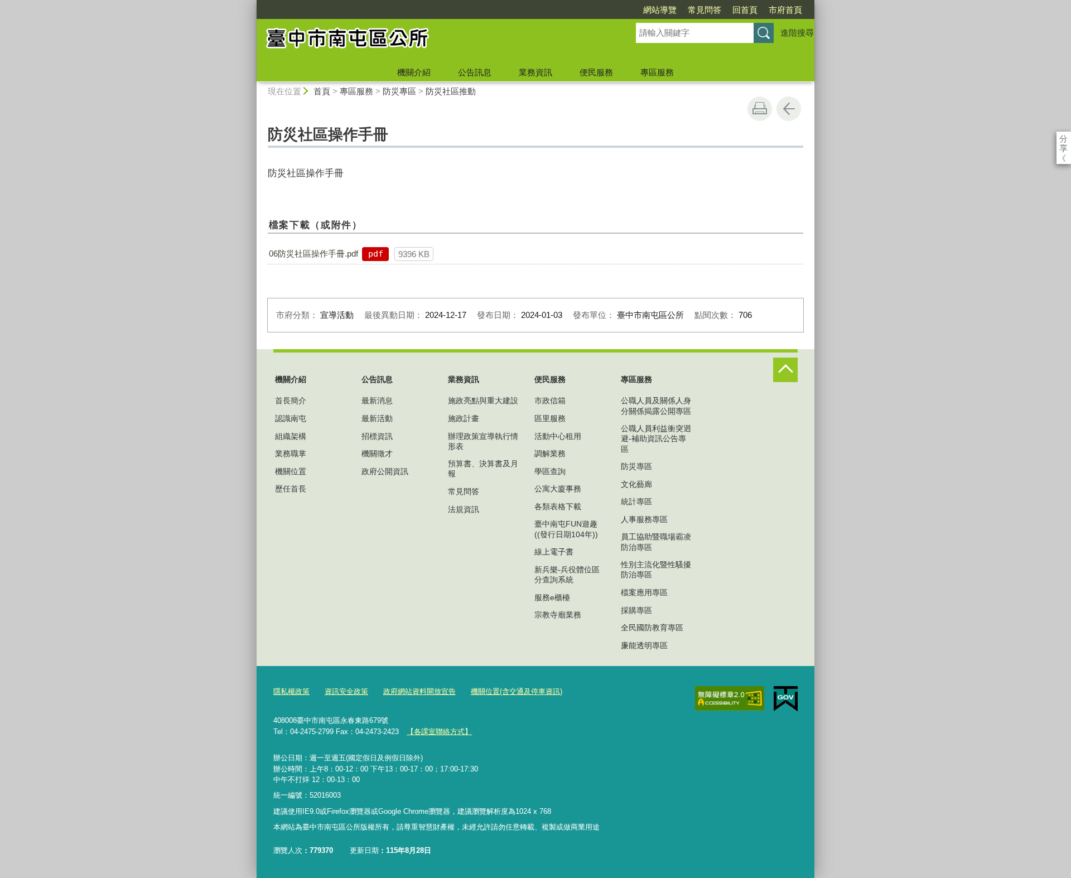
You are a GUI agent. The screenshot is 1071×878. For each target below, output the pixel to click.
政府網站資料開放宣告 (419, 691)
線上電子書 (553, 551)
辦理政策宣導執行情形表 (483, 441)
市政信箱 (550, 400)
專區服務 (657, 72)
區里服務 (550, 418)
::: (251, 4)
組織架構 (290, 436)
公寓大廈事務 (557, 488)
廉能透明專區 (644, 645)
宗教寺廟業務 (557, 614)
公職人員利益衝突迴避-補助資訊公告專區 (656, 438)
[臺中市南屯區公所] (433, 40)
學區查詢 (550, 471)
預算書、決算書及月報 (483, 468)
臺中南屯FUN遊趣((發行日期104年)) (566, 528)
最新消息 (377, 400)
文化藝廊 (636, 484)
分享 (1063, 138)
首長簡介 (290, 400)
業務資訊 (535, 72)
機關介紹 (414, 72)
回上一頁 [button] (788, 109)
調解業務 (550, 453)
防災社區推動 (451, 91)
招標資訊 (377, 436)
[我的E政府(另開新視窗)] (786, 699)
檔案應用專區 (644, 592)
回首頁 (745, 10)
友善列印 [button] (759, 109)
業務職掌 (290, 453)
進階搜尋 (797, 32)
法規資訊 (463, 509)
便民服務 (596, 72)
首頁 (321, 91)
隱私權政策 (291, 691)
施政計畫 (463, 418)
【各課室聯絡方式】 (439, 731)
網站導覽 (660, 10)
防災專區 (399, 91)
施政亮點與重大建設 (483, 400)
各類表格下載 (557, 506)
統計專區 (636, 501)
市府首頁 (785, 10)
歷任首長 (290, 488)
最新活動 (377, 418)
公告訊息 (474, 72)
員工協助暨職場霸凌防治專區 (656, 541)
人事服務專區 (644, 519)
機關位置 (290, 471)
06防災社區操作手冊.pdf (313, 253)
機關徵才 (377, 453)
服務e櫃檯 (552, 597)
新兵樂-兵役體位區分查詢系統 (567, 574)
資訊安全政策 (346, 691)
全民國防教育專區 (652, 627)
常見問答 (704, 10)
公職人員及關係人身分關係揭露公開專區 (656, 405)
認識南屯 (290, 418)
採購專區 (636, 610)
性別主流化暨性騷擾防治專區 (656, 569)
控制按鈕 (785, 370)
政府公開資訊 (384, 471)
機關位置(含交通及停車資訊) (516, 691)
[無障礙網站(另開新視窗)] (729, 698)
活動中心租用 (557, 436)
